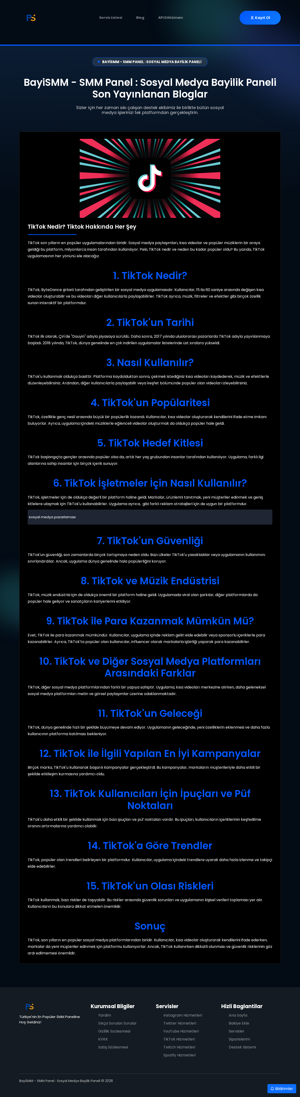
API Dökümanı (170, 17)
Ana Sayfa (238, 1015)
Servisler (167, 1006)
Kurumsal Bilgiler (113, 1006)
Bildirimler (283, 1088)
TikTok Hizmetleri (179, 1039)
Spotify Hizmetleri (179, 1055)
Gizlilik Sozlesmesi (114, 1031)
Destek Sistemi (242, 1047)
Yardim (104, 1015)
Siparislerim (239, 1039)
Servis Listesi (110, 17)
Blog (140, 17)
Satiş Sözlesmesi (113, 1047)
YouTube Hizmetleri (181, 1031)
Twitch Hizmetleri (179, 1047)
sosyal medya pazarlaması (52, 516)
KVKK (103, 1039)
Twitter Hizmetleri (179, 1023)
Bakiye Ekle (239, 1023)
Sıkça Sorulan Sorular (117, 1023)
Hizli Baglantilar (241, 1006)
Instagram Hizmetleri (182, 1015)
